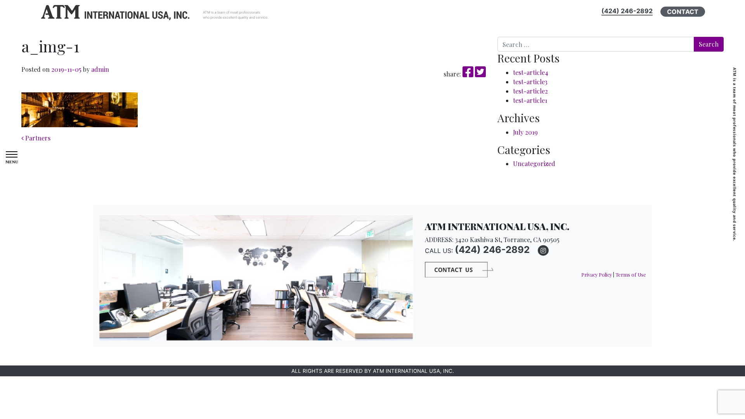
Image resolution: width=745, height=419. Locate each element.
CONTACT (682, 12)
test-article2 (530, 91)
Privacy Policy (596, 274)
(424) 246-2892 (627, 11)
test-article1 (530, 100)
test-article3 (530, 82)
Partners (37, 138)
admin (99, 69)
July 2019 (525, 132)
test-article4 (530, 72)
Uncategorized (534, 163)
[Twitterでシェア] (480, 74)
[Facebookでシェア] (469, 74)
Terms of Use (630, 274)
